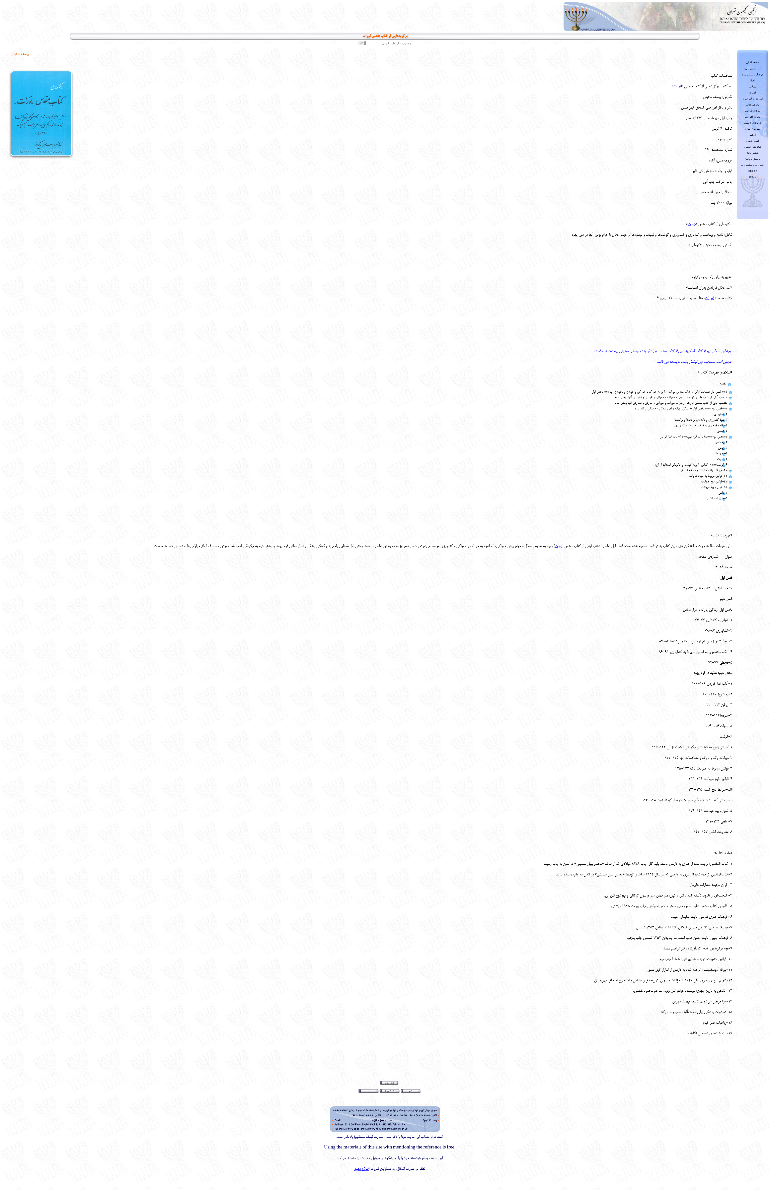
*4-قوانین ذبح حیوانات (714, 482)
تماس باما (752, 152)
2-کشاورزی (720, 414)
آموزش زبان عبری (753, 98)
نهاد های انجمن (752, 146)
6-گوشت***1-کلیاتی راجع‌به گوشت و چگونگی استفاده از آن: (691, 465)
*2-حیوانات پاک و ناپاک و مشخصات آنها (703, 471)
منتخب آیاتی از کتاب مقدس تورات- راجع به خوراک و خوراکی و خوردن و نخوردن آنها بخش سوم (671, 403)
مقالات (752, 86)
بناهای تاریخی (752, 110)
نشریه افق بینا (753, 116)
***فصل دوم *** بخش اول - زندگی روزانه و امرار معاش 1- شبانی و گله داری (680, 409)
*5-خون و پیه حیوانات (714, 487)
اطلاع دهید (361, 1169)
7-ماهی (722, 493)
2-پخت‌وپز (721, 443)
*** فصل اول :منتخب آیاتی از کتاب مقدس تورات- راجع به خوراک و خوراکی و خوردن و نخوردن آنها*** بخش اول (659, 392)
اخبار (752, 80)
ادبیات (752, 92)
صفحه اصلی (752, 62)
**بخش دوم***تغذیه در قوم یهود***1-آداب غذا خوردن (693, 437)
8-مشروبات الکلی (717, 499)
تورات (677, 86)
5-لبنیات (722, 459)
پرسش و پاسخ (753, 158)
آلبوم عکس (752, 140)
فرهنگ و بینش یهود (752, 74)
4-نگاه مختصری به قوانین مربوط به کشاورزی (700, 426)
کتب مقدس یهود (753, 68)
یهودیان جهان (752, 128)
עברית (752, 176)
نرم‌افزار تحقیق (752, 122)
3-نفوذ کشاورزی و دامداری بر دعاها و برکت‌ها (700, 420)
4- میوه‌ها (721, 454)
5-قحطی (722, 431)
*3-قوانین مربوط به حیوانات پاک (708, 476)
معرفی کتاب (752, 104)
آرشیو (752, 134)
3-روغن (722, 448)
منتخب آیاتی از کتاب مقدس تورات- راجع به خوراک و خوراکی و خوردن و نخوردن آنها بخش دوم (671, 398)
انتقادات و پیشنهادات (752, 164)
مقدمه (722, 384)
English (752, 170)
